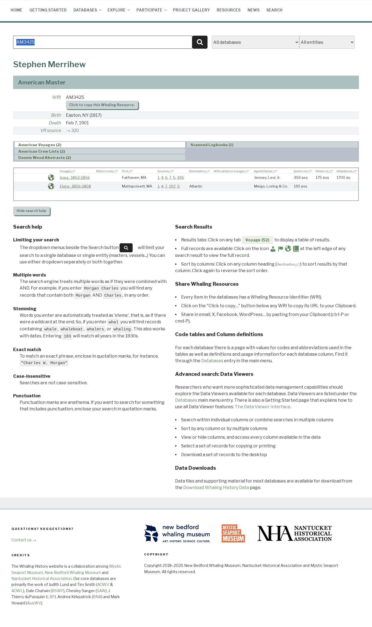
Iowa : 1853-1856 (75, 177)
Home (16, 10)
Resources (228, 10)
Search (274, 10)
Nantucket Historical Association (41, 578)
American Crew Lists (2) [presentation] (41, 151)
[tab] (100, 144)
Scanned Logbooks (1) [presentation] (212, 145)
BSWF (57, 590)
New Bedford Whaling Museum (73, 572)
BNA (97, 596)
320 (75, 130)
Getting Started (48, 10)
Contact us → (23, 539)
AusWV (34, 603)
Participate (149, 10)
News (254, 10)
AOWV (103, 584)
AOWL (17, 590)
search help (31, 211)
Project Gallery (191, 10)
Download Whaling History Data (216, 487)
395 (180, 177)
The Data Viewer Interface (262, 406)
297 (172, 186)
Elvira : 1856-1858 (75, 186)
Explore (117, 10)
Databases (85, 10)
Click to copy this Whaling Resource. (102, 105)
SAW (101, 590)
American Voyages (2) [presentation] (39, 145)
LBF (51, 596)
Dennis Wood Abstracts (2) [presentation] (44, 157)
